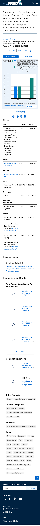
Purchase (30, 436)
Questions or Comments (11, 509)
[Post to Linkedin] (25, 116)
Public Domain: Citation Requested (18, 465)
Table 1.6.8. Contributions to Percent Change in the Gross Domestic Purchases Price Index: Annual (20, 269)
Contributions (11, 436)
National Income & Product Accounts (19, 413)
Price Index (29, 456)
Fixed (20, 440)
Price (16, 461)
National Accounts (13, 417)
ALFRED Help (7, 512)
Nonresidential (12, 440)
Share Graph (19, 112)
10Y (19, 51)
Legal (4, 517)
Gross (9, 444)
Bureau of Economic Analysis (23, 452)
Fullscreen (31, 106)
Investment (28, 440)
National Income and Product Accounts (20, 448)
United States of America (15, 469)
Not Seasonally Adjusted (15, 473)
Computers (21, 436)
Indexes (9, 461)
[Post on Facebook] (17, 116)
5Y (14, 51)
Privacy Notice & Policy (11, 521)
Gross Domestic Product (15, 456)
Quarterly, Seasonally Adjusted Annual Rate (21, 399)
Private (9, 452)
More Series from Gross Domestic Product (21, 426)
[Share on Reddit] (21, 116)
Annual (22, 461)
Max (25, 51)
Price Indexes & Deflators (15, 409)
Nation (29, 461)
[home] (12, 3)
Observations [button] (8, 39)
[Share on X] (13, 116)
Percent (24, 444)
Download (27, 57)
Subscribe (32, 488)
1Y (9, 51)
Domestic (16, 444)
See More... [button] (20, 352)
